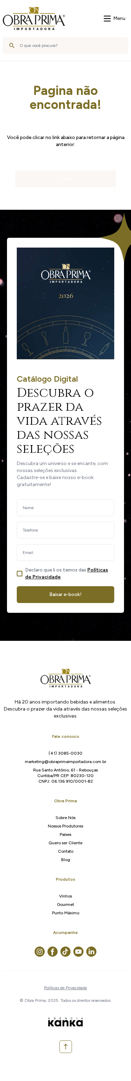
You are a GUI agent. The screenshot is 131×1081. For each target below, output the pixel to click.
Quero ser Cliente (65, 842)
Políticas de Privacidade (65, 987)
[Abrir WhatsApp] (113, 1063)
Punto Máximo (65, 912)
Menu (119, 18)
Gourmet (65, 904)
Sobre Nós (65, 817)
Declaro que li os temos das (66, 573)
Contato (65, 851)
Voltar (66, 179)
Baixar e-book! (65, 594)
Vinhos (65, 896)
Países (65, 834)
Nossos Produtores (65, 826)
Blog (65, 859)
